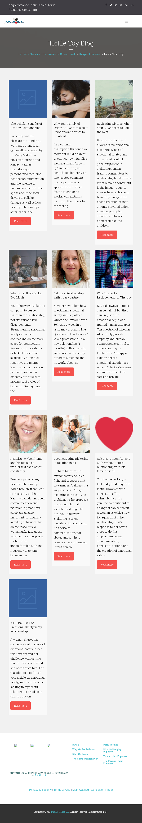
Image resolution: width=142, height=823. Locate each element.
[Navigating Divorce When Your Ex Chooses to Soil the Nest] (114, 99)
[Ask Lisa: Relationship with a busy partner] (71, 269)
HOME (75, 744)
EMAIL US (40, 775)
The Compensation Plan (85, 758)
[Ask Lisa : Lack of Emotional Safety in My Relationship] (28, 598)
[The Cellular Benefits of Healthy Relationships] (28, 99)
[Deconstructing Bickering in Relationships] (71, 434)
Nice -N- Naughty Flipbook (112, 750)
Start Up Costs (80, 754)
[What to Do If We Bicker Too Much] (28, 269)
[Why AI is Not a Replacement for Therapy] (114, 269)
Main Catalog (80, 789)
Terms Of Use (62, 789)
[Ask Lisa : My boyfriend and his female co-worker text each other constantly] (28, 434)
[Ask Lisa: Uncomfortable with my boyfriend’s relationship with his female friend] (114, 434)
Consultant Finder (102, 789)
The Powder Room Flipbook (113, 762)
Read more (20, 221)
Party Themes (110, 744)
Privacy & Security (40, 789)
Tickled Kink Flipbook (115, 756)
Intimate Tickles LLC (60, 811)
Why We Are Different (83, 749)
